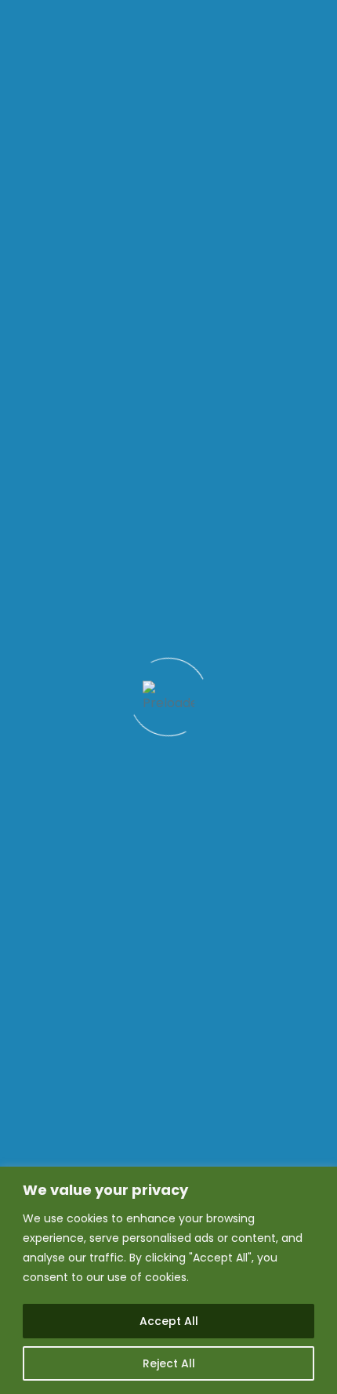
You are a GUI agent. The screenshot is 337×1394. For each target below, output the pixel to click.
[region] (168, 1280)
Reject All (169, 1363)
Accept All (169, 1321)
